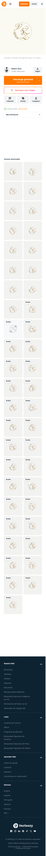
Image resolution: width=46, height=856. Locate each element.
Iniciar (34, 4)
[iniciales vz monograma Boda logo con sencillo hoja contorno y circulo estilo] (13, 484)
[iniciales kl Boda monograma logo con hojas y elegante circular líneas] (13, 445)
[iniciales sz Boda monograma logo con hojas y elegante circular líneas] (13, 603)
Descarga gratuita (23, 80)
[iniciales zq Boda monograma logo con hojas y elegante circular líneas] (13, 583)
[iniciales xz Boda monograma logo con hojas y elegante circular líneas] (13, 701)
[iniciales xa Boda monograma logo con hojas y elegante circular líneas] (13, 799)
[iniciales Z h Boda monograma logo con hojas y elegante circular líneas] (13, 721)
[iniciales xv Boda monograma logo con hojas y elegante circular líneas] (13, 524)
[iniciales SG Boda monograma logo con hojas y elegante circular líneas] (13, 839)
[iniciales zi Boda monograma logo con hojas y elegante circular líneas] (13, 740)
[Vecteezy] (3, 3)
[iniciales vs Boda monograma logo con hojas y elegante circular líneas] (13, 307)
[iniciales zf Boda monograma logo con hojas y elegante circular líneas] (13, 780)
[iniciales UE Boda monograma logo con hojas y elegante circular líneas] (13, 169)
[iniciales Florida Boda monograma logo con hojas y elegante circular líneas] (13, 346)
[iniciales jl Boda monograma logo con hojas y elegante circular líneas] (13, 425)
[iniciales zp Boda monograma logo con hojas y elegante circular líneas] (13, 563)
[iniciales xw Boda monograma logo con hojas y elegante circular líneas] (13, 543)
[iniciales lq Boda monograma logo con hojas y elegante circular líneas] (13, 248)
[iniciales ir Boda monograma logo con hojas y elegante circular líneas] (13, 366)
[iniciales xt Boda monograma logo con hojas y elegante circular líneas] (13, 681)
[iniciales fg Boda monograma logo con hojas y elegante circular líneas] (13, 189)
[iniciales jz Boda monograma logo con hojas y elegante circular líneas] (13, 760)
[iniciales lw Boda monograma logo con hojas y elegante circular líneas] (13, 268)
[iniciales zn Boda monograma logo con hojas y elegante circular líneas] (13, 662)
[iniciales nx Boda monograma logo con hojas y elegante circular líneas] (13, 819)
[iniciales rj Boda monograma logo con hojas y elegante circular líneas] (13, 287)
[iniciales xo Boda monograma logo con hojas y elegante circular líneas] (13, 622)
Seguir (37, 71)
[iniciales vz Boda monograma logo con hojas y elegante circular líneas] (13, 465)
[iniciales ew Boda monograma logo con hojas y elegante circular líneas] (13, 386)
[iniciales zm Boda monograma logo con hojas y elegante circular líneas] (13, 504)
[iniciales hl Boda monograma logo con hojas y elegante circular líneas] (13, 209)
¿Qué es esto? (22, 109)
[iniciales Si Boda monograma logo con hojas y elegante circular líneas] (13, 406)
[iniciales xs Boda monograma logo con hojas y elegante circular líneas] (13, 642)
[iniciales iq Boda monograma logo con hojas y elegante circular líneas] (13, 228)
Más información (12, 113)
